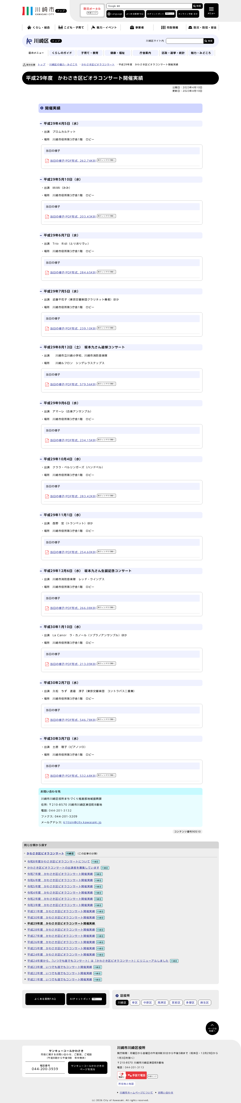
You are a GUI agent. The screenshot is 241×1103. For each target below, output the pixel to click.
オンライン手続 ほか (188, 14)
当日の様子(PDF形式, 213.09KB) (82, 664)
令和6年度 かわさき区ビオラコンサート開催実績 (64, 880)
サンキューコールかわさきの (87, 1067)
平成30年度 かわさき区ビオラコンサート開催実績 (65, 917)
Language (116, 14)
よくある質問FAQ (45, 999)
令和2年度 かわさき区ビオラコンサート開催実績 (64, 899)
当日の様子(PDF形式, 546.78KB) (82, 720)
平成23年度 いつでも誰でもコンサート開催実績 (64, 967)
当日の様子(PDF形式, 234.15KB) (82, 440)
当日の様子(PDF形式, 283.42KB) (82, 496)
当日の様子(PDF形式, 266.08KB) (82, 608)
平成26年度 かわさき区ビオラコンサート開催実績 (65, 942)
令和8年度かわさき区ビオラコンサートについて (63, 861)
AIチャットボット (160, 14)
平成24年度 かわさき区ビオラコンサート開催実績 (65, 954)
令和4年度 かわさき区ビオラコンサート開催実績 (64, 892)
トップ (41, 64)
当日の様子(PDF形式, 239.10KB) (82, 328)
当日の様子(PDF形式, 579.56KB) (82, 384)
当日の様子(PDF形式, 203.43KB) (82, 216)
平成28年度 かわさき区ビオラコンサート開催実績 (65, 929)
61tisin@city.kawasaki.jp (82, 822)
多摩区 (190, 1002)
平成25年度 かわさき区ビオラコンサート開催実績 (65, 948)
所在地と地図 (126, 1084)
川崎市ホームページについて (136, 1092)
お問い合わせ (165, 1092)
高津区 (162, 1002)
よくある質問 (134, 14)
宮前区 (176, 1002)
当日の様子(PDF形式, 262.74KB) (82, 160)
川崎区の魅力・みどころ (63, 64)
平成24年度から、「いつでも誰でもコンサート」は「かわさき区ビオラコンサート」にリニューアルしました (102, 960)
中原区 (147, 1002)
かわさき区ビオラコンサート (98, 64)
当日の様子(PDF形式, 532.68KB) (82, 775)
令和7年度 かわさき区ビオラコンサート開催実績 (64, 874)
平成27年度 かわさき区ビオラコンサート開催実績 (65, 936)
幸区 (135, 1002)
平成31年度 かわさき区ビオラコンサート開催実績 (65, 911)
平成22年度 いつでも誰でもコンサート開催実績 (64, 973)
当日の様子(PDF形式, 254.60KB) (82, 552)
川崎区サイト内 (155, 41)
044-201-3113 (134, 1067)
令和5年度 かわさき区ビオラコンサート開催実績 (64, 886)
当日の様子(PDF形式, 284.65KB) (82, 272)
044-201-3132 (60, 810)
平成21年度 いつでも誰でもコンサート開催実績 (64, 979)
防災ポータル (92, 10)
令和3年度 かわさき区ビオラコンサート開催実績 (64, 905)
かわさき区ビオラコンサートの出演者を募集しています (67, 867)
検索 (198, 6)
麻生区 (204, 1002)
